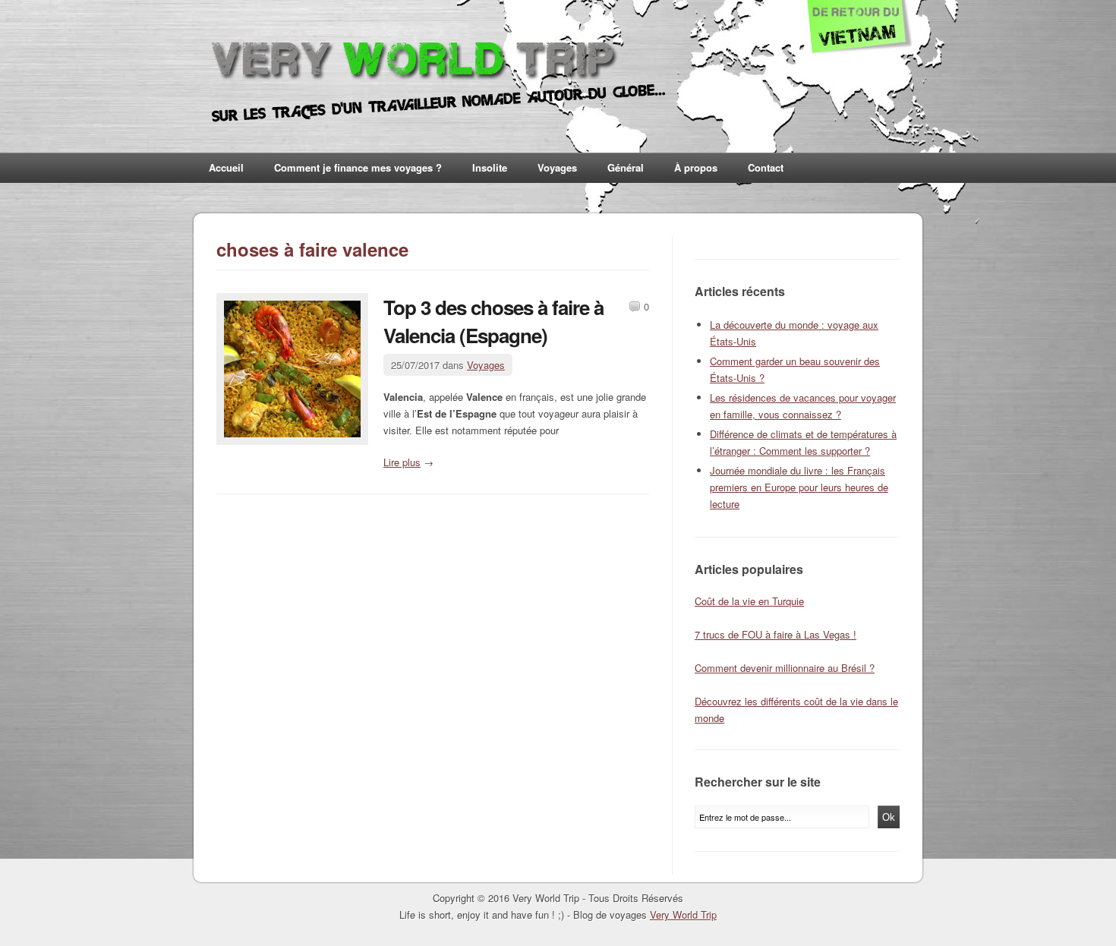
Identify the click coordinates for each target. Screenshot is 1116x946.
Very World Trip (683, 914)
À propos (695, 167)
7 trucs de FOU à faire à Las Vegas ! (775, 634)
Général (625, 167)
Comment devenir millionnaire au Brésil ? (785, 668)
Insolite (489, 167)
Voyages (557, 167)
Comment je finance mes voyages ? (358, 167)
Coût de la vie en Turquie (749, 601)
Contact (765, 167)
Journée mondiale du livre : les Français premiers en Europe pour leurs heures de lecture (799, 487)
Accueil (226, 167)
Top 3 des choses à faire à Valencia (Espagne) (493, 321)
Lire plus (402, 462)
